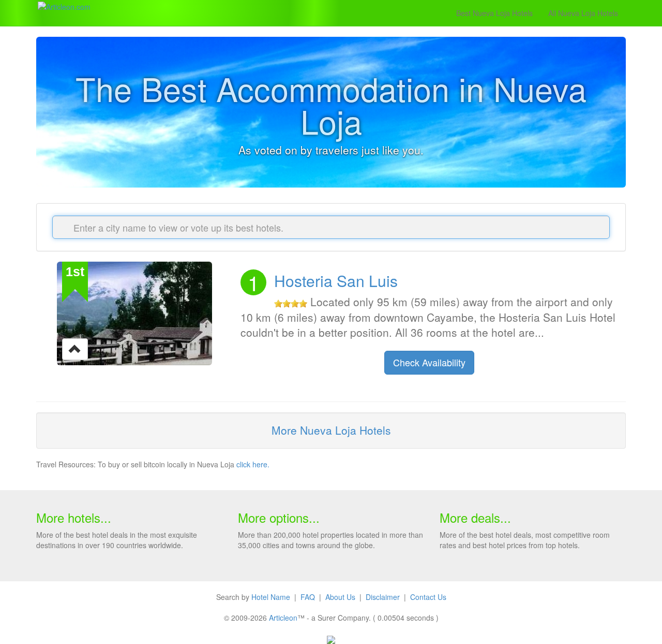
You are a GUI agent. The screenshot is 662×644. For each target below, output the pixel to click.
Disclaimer (383, 597)
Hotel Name (270, 597)
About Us (340, 597)
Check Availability (429, 362)
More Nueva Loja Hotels (331, 430)
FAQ (307, 597)
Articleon (283, 617)
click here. (252, 464)
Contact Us (428, 597)
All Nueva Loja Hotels (583, 13)
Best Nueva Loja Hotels (494, 13)
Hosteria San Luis (336, 280)
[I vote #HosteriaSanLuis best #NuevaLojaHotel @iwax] (75, 348)
